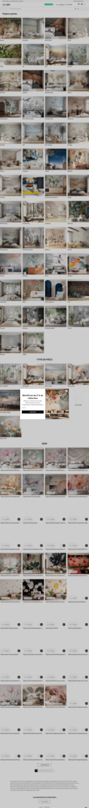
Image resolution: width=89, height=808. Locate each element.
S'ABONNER (33, 412)
